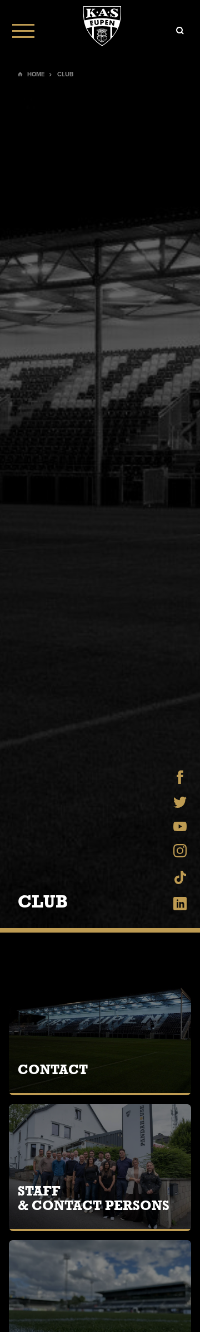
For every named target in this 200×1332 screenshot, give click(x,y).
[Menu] (23, 30)
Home (35, 74)
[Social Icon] (180, 781)
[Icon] (180, 30)
